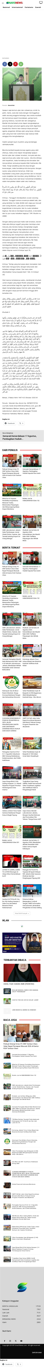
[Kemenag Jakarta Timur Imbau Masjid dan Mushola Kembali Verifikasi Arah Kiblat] (32, 650)
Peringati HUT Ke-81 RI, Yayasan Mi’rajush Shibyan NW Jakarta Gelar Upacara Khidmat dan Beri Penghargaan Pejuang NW (31, 874)
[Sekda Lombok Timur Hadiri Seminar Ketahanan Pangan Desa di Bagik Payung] (11, 802)
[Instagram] (10, 1341)
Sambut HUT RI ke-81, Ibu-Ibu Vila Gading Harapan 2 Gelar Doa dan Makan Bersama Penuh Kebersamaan (11, 903)
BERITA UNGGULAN (8, 455)
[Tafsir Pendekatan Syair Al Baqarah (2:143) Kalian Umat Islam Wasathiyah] (32, 743)
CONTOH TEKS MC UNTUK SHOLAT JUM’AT (25, 1000)
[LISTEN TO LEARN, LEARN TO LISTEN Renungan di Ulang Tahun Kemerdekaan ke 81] (11, 861)
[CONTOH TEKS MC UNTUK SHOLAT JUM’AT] (7, 1001)
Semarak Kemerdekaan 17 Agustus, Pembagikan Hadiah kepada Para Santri (31, 471)
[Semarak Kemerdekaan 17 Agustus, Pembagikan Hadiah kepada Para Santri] (32, 460)
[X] (10, 64)
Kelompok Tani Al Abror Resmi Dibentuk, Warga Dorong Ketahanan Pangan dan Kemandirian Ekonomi (24, 1141)
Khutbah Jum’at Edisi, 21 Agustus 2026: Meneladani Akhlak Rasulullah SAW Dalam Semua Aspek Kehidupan (32, 844)
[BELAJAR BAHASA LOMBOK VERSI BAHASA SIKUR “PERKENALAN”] (7, 991)
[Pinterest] (15, 64)
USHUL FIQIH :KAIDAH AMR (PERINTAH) (19, 984)
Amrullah (11, 105)
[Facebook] (4, 64)
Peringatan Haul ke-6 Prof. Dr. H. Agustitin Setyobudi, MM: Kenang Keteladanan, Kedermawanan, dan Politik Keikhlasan (11, 756)
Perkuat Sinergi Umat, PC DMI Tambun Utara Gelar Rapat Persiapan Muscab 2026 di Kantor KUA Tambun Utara (11, 473)
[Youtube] (21, 1341)
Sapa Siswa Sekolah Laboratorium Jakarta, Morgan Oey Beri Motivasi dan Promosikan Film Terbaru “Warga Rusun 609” (32, 815)
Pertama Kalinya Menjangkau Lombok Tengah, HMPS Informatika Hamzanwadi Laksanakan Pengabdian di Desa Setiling (32, 903)
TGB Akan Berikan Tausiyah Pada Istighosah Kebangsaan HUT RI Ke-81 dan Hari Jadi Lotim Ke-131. (25, 1121)
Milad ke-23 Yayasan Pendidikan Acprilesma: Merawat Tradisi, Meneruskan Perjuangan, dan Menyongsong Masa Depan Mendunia (26, 1066)
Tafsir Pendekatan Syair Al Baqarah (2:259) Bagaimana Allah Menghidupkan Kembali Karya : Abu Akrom (25, 1152)
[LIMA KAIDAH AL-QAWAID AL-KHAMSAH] (7, 1011)
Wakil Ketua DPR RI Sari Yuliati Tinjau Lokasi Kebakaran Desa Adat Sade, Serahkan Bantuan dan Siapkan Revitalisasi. (25, 1228)
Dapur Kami (37, 1352)
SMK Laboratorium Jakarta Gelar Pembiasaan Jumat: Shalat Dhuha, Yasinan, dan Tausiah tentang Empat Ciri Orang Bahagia (11, 534)
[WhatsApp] (21, 64)
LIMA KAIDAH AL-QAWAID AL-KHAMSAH (24, 1010)
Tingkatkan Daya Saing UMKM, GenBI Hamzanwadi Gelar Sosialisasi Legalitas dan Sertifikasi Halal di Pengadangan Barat (32, 786)
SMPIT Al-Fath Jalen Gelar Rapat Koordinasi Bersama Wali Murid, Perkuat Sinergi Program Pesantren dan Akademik (32, 722)
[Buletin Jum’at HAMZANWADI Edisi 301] (11, 831)
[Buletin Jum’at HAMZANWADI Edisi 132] (32, 490)
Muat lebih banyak (21, 913)
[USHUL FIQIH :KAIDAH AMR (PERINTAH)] (22, 973)
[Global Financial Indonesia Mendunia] (7, 1185)
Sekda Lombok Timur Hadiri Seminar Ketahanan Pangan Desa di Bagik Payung (11, 813)
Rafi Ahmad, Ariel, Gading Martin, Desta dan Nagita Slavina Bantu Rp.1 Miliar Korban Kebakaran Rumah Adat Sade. (25, 1217)
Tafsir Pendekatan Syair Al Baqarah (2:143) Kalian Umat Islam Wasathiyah (31, 754)
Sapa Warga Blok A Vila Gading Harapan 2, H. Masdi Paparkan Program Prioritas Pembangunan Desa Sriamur (11, 786)
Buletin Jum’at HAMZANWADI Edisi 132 (24, 1075)
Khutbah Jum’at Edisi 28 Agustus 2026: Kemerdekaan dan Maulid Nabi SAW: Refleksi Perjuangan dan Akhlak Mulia (26, 1097)
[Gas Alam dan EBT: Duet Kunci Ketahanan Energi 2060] (7, 1163)
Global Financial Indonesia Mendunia (23, 1184)
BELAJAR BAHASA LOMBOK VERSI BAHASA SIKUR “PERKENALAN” (25, 991)
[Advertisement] (22, 32)
